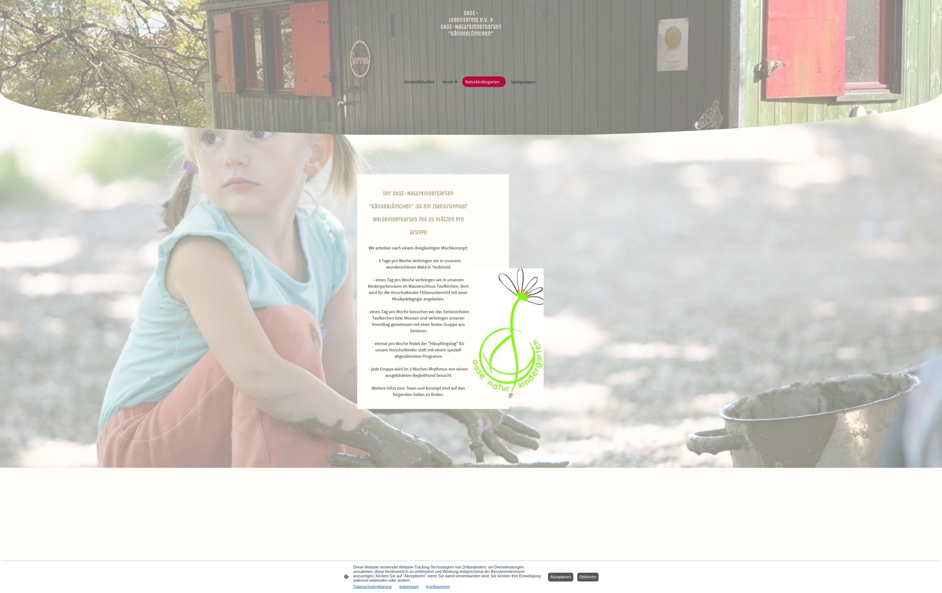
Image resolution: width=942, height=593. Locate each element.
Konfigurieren (438, 587)
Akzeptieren (560, 577)
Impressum (409, 587)
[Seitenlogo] (471, 66)
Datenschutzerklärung (372, 587)
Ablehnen (587, 577)
